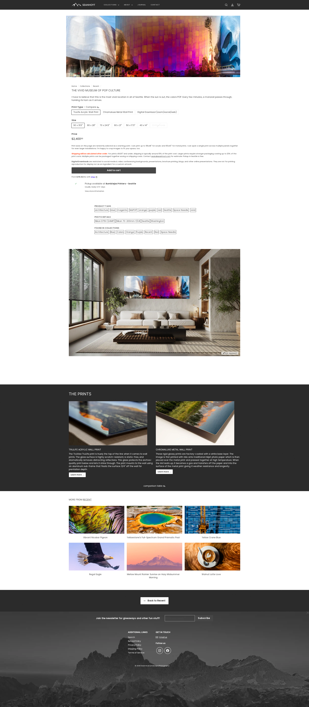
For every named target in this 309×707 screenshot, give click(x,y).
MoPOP (133, 210)
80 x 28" (91, 125)
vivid (193, 210)
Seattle (167, 210)
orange (143, 210)
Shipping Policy (135, 648)
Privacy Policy (134, 645)
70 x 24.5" (105, 125)
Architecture (101, 232)
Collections (110, 5)
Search (131, 637)
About (127, 5)
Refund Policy (134, 641)
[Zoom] (153, 46)
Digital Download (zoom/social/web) (157, 112)
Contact (155, 5)
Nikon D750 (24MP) (105, 221)
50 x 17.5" (130, 125)
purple (152, 210)
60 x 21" (118, 125)
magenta (122, 210)
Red (157, 232)
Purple (139, 232)
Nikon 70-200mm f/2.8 (128, 221)
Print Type (84, 106)
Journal (141, 5)
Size (74, 120)
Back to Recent (156, 600)
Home (74, 86)
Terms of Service (136, 652)
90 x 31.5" (78, 125)
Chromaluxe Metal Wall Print (118, 112)
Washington (157, 221)
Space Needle (180, 210)
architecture (101, 210)
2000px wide (158, 125)
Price (74, 133)
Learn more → (77, 474)
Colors (120, 232)
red (160, 210)
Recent (96, 86)
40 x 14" (143, 125)
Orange (130, 232)
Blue (112, 232)
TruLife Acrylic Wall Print (85, 112)
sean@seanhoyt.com (160, 156)
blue (112, 210)
